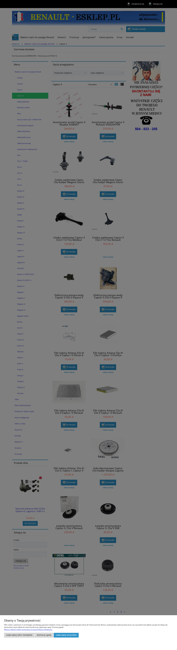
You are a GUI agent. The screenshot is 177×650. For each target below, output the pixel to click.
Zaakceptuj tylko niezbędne (19, 635)
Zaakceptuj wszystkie (66, 635)
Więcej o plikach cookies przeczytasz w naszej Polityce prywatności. (28, 629)
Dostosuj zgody (44, 635)
